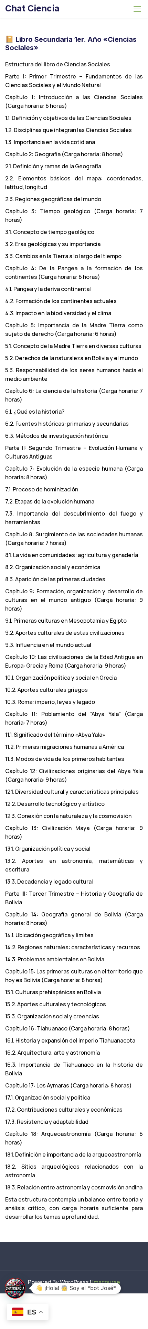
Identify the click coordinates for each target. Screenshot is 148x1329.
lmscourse (106, 1282)
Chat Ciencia (32, 8)
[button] (15, 1288)
